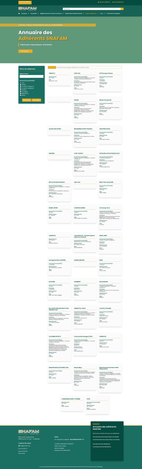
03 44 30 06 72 (22, 448)
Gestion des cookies (60, 446)
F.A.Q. (101, 13)
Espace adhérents (91, 13)
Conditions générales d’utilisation (63, 444)
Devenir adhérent (104, 2)
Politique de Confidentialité (62, 450)
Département (24, 74)
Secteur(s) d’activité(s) (27, 80)
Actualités (33, 13)
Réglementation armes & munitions (51, 13)
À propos (24, 13)
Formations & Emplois (113, 13)
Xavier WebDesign (98, 466)
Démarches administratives (73, 13)
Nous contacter (22, 451)
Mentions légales (59, 448)
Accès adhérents (118, 2)
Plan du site (21, 453)
